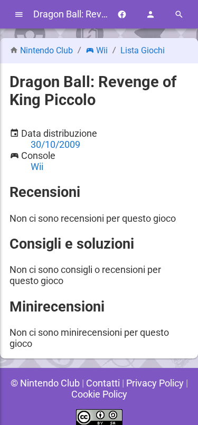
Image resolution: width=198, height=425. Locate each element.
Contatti (103, 383)
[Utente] (150, 14)
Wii (102, 50)
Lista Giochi (142, 50)
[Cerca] (179, 14)
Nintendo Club (46, 50)
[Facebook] (122, 14)
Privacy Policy (155, 383)
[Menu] (19, 14)
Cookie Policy (99, 394)
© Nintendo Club (45, 383)
